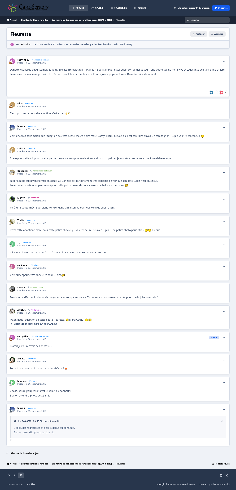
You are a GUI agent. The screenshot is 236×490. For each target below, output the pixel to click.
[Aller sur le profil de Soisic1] (12, 150)
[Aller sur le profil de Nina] (12, 105)
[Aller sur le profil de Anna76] (12, 311)
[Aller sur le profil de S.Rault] (12, 289)
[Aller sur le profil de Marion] (12, 199)
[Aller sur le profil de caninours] (12, 266)
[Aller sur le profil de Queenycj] (12, 172)
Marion (21, 197)
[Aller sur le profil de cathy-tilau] (12, 44)
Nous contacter (16, 484)
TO (18, 242)
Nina (19, 103)
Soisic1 (21, 148)
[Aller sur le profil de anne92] (12, 360)
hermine (22, 381)
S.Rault (21, 287)
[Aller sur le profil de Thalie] (12, 221)
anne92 (21, 358)
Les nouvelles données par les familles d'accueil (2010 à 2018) (98, 44)
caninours (22, 265)
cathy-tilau (25, 44)
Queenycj (22, 171)
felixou (21, 126)
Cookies (31, 484)
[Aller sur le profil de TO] (12, 244)
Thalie (20, 220)
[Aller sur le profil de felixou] (12, 127)
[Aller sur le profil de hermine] (12, 382)
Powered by (214, 484)
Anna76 (21, 309)
